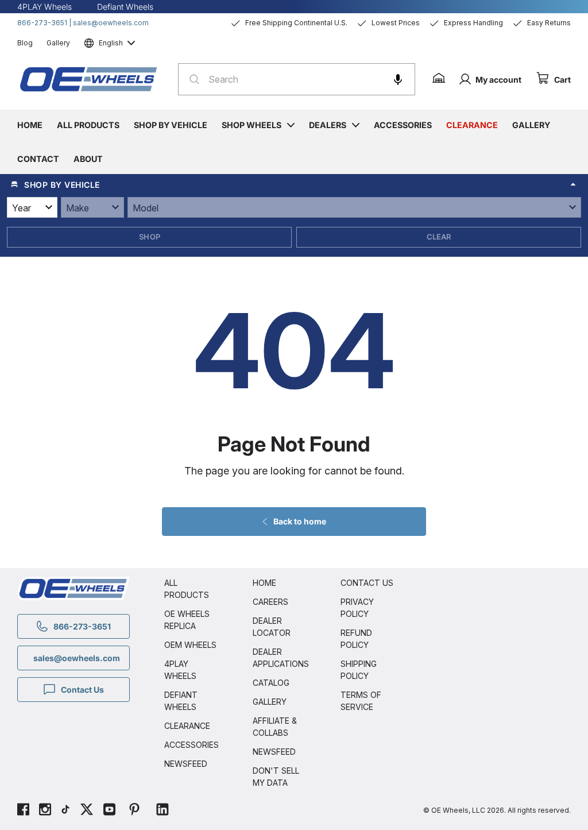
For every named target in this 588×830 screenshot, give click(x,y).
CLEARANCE (187, 726)
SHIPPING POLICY (359, 670)
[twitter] (87, 810)
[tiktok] (65, 811)
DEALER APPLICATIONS (280, 658)
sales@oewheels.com (111, 22)
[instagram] (45, 811)
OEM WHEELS (190, 645)
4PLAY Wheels (44, 6)
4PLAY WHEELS (180, 670)
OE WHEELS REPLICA (187, 620)
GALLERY (270, 702)
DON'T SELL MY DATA (276, 776)
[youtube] (109, 811)
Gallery (58, 42)
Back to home (299, 521)
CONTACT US (367, 583)
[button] (398, 79)
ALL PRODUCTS (186, 589)
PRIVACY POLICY (357, 608)
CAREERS (270, 602)
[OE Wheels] (89, 79)
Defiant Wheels (125, 6)
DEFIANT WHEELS (181, 701)
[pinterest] (134, 810)
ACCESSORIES (191, 745)
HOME (264, 583)
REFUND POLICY (356, 639)
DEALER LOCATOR (272, 627)
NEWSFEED (185, 764)
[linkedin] (162, 810)
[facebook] (23, 811)
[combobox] (296, 79)
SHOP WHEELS (251, 125)
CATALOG (271, 683)
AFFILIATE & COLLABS (275, 727)
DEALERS (327, 125)
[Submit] (191, 79)
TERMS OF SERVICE (361, 701)
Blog (25, 42)
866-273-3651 (42, 22)
